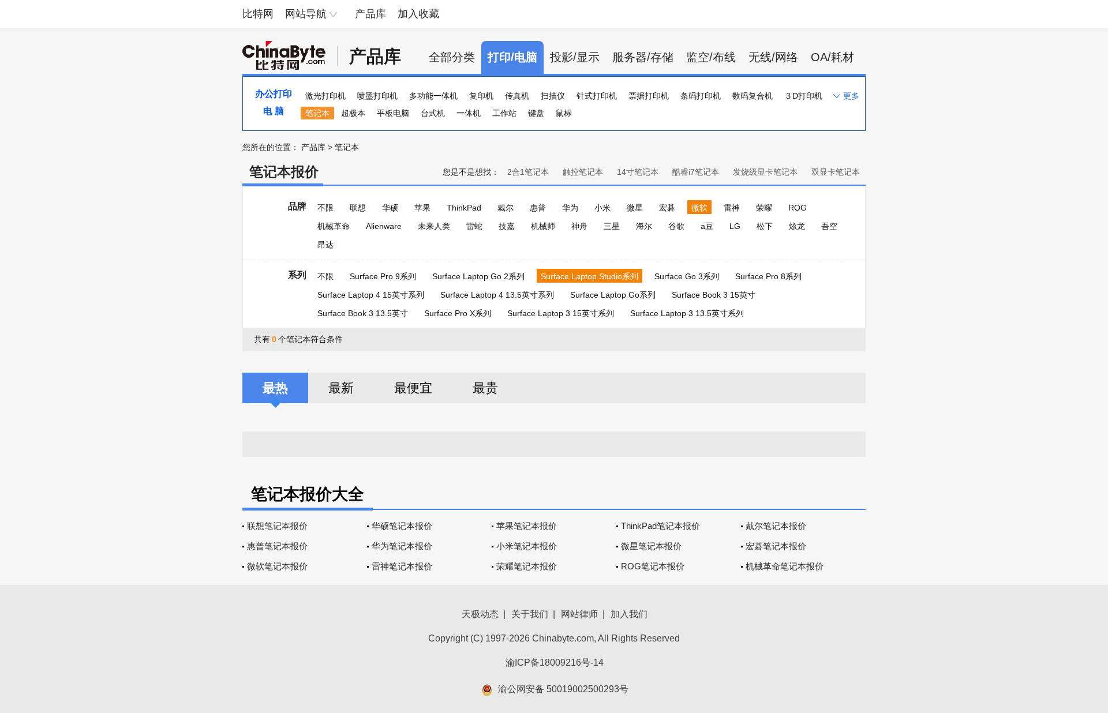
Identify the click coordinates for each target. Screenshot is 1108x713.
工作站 (504, 113)
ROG (797, 207)
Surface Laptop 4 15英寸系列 (370, 294)
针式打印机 (597, 95)
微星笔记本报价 (651, 546)
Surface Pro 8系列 (768, 276)
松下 (765, 226)
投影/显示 (575, 57)
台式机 (433, 113)
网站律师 (579, 614)
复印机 (481, 95)
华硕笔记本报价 (402, 526)
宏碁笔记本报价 (776, 546)
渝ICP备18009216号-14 (555, 662)
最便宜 (413, 388)
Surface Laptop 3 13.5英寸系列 (687, 313)
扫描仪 (553, 95)
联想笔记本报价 (277, 526)
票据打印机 (648, 95)
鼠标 (564, 113)
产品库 (370, 14)
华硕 (390, 207)
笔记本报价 (284, 171)
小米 (602, 207)
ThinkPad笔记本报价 (660, 526)
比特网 (258, 14)
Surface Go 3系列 (686, 276)
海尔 (644, 226)
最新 (341, 388)
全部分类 (452, 57)
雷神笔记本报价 (402, 566)
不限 (325, 207)
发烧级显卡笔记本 (765, 172)
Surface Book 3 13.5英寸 (362, 313)
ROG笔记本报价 (652, 566)
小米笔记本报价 (526, 546)
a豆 (707, 226)
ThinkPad (464, 207)
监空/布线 (711, 57)
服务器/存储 (642, 57)
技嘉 (507, 226)
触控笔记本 (583, 172)
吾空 (829, 226)
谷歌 (676, 226)
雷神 (732, 207)
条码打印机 (700, 95)
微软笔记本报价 (277, 566)
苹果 (422, 207)
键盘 (536, 113)
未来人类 (434, 226)
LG (734, 226)
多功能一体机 (433, 95)
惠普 (538, 207)
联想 (358, 207)
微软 (699, 207)
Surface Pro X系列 (457, 313)
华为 (570, 207)
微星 (635, 207)
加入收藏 (418, 14)
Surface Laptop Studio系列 (589, 276)
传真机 (517, 95)
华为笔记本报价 (402, 546)
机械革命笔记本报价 (784, 566)
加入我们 (629, 614)
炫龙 (797, 226)
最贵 (485, 388)
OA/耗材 (832, 57)
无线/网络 (773, 57)
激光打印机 (325, 95)
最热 (275, 388)
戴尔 (505, 207)
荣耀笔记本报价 (526, 566)
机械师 (543, 226)
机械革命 (333, 226)
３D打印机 (803, 95)
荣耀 (764, 207)
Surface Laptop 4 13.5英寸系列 (497, 294)
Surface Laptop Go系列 (613, 294)
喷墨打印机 (377, 95)
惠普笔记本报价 (277, 546)
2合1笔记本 (528, 172)
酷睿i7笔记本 (695, 172)
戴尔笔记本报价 (776, 526)
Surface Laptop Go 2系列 (478, 276)
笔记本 (317, 113)
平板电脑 (393, 113)
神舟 (579, 226)
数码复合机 (752, 95)
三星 (612, 226)
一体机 (468, 113)
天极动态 (480, 614)
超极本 (353, 113)
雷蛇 (474, 226)
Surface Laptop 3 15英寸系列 (560, 313)
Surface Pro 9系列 (383, 276)
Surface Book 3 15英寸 (713, 294)
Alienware (384, 226)
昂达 (325, 244)
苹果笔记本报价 (526, 526)
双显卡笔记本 (835, 172)
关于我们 (529, 614)
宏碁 (667, 207)
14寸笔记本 (637, 172)
